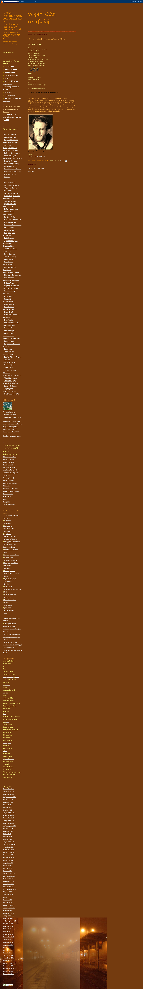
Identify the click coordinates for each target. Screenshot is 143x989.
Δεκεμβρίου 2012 (9, 939)
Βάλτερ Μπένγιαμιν (11, 209)
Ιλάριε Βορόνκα (9, 254)
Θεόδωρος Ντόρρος (11, 150)
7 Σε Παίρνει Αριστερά (11, 515)
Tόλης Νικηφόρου (9, 504)
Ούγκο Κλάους (9, 296)
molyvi (5, 602)
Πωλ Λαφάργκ (9, 320)
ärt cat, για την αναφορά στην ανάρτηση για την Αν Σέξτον (11, 636)
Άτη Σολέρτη (7, 526)
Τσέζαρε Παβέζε (10, 381)
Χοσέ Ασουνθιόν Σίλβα (12, 394)
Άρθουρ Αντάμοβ (10, 201)
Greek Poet (7, 586)
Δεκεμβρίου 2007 (9, 791)
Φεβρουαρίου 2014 (9, 968)
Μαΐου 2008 (7, 805)
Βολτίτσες (7, 531)
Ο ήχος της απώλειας (10, 563)
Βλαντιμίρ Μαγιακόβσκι (12, 219)
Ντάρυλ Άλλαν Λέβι (11, 283)
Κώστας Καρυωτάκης (11, 163)
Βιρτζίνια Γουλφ (9, 217)
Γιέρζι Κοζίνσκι (9, 227)
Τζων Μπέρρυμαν (10, 378)
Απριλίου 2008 (8, 802)
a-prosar (6, 518)
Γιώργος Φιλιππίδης (11, 140)
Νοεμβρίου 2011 (8, 913)
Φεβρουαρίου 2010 (9, 857)
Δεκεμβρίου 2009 (9, 852)
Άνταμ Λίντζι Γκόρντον (12, 196)
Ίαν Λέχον (7, 251)
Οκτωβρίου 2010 (8, 879)
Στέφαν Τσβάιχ (9, 365)
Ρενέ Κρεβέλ (8, 328)
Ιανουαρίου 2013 (8, 942)
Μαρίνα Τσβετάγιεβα (11, 272)
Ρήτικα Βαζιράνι (9, 330)
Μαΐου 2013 (7, 947)
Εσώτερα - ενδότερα (10, 549)
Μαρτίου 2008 (8, 799)
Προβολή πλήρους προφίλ (12, 436)
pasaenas (7, 608)
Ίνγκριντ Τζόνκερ (10, 256)
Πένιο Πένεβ (8, 312)
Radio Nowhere (9, 610)
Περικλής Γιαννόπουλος (12, 171)
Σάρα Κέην (8, 349)
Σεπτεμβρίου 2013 (9, 955)
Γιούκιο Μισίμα (9, 230)
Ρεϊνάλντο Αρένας (10, 325)
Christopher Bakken (9, 457)
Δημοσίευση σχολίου (36, 168)
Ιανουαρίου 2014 (8, 966)
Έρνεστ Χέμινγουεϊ (10, 241)
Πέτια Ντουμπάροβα (11, 315)
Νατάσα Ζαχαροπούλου (11, 491)
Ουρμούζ (7, 299)
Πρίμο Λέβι (8, 317)
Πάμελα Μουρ (8, 301)
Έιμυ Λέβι (7, 235)
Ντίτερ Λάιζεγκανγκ (11, 288)
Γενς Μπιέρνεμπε (10, 222)
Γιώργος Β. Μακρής (11, 142)
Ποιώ (5, 576)
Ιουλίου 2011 (7, 902)
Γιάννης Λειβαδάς (9, 462)
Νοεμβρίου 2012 (8, 937)
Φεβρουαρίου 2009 (9, 826)
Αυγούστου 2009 (9, 842)
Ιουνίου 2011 (7, 900)
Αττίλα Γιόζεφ (8, 206)
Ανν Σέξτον (8, 190)
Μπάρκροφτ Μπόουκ (11, 280)
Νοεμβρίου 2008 (8, 818)
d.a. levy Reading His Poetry (36, 156)
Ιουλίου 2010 (7, 871)
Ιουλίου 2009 (7, 839)
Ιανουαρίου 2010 (8, 855)
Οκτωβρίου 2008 (8, 815)
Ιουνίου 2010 (7, 868)
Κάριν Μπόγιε (9, 259)
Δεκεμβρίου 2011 (8, 916)
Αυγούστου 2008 (9, 813)
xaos (5, 613)
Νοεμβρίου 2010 (8, 881)
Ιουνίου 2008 (7, 807)
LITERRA (6, 486)
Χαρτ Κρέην (8, 389)
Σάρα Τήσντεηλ (9, 352)
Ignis (5, 592)
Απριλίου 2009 (8, 831)
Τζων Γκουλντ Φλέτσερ (12, 375)
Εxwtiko (6, 584)
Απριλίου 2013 (8, 945)
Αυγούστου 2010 (9, 873)
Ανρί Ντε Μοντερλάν (11, 193)
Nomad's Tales (8, 494)
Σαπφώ (7, 177)
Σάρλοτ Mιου (8, 354)
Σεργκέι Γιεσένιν (9, 362)
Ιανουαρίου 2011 (8, 887)
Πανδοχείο (7, 565)
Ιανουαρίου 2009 (8, 823)
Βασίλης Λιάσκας (10, 137)
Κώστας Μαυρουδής (10, 483)
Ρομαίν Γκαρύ (9, 341)
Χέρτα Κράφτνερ (10, 391)
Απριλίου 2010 (8, 863)
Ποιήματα (6, 502)
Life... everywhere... (10, 594)
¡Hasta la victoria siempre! (12, 589)
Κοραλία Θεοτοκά (10, 161)
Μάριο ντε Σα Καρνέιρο (12, 275)
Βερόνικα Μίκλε (9, 214)
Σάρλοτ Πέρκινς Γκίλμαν (12, 357)
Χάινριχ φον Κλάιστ (11, 383)
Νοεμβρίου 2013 (8, 960)
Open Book (7, 496)
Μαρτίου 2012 (8, 924)
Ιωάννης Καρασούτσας (12, 153)
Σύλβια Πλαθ (8, 367)
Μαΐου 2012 (7, 929)
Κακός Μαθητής (8, 480)
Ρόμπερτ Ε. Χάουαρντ (12, 344)
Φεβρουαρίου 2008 (9, 797)
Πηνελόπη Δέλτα (10, 174)
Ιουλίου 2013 (7, 953)
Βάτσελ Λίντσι (9, 211)
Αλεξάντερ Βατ (9, 182)
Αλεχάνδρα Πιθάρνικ (11, 185)
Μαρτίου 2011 (8, 892)
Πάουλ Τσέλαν (9, 307)
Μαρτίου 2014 (8, 971)
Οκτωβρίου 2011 (8, 910)
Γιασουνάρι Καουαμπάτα (12, 225)
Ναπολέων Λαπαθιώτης (12, 169)
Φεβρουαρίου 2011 (9, 889)
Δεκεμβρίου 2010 (9, 884)
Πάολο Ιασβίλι (9, 304)
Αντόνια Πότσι (9, 198)
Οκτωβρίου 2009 (8, 847)
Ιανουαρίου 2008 (8, 794)
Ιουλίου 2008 (7, 810)
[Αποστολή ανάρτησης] (66, 161)
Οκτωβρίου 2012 (8, 934)
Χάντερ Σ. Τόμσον (10, 386)
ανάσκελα (7, 520)
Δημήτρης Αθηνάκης (10, 467)
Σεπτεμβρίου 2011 (9, 908)
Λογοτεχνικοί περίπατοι (11, 555)
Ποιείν (5, 499)
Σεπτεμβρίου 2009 (9, 844)
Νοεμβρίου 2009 (8, 850)
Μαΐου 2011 (7, 897)
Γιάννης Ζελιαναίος (10, 536)
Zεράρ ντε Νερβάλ (10, 249)
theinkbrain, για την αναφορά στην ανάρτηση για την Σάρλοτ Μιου (12, 644)
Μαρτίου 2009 (8, 828)
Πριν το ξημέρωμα (9, 579)
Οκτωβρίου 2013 (8, 958)
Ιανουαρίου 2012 (8, 918)
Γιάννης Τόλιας (8, 465)
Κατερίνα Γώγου (10, 156)
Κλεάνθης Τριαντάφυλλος (13, 158)
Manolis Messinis (9, 600)
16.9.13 (62, 161)
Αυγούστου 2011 (8, 905)
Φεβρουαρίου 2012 (9, 921)
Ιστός (5, 552)
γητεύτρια (7, 534)
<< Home (31, 171)
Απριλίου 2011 (8, 894)
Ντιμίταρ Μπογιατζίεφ (11, 286)
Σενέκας (7, 360)
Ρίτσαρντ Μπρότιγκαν (12, 338)
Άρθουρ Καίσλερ (10, 204)
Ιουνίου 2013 (7, 950)
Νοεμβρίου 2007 (8, 789)
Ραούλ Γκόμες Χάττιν (11, 323)
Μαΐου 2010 (7, 865)
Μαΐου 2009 (7, 834)
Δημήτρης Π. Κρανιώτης (11, 470)
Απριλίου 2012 (8, 926)
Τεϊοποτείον (7, 581)
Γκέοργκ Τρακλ (9, 233)
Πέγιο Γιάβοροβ (9, 309)
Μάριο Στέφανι (9, 278)
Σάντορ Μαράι (9, 346)
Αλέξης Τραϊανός (10, 134)
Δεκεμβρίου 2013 (9, 963)
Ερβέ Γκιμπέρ (9, 238)
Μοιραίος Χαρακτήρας (10, 488)
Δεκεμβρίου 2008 (9, 820)
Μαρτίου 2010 (8, 860)
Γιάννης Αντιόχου (8, 459)
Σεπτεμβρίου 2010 (9, 876)
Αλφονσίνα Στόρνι (10, 188)
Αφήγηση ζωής (8, 528)
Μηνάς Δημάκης (9, 166)
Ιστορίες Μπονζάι (9, 478)
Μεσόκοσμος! (8, 557)
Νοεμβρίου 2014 (8, 974)
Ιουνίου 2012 (7, 931)
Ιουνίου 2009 (7, 836)
